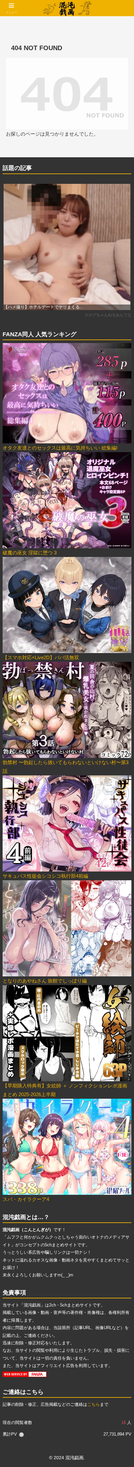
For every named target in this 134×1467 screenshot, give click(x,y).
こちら (93, 1404)
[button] (120, 1020)
